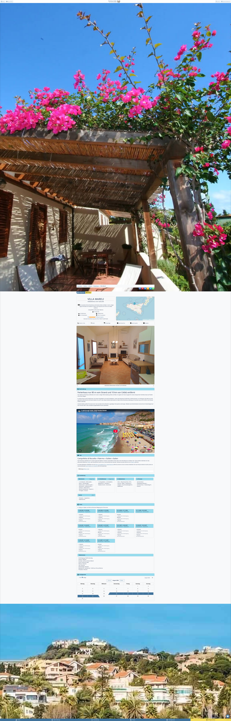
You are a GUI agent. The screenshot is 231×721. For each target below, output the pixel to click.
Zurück (109, 535)
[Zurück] (111, 334)
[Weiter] (120, 334)
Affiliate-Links (86, 424)
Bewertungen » (100, 317)
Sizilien (85, 286)
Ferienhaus (96, 286)
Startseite (79, 286)
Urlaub (90, 286)
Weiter (121, 535)
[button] (140, 288)
